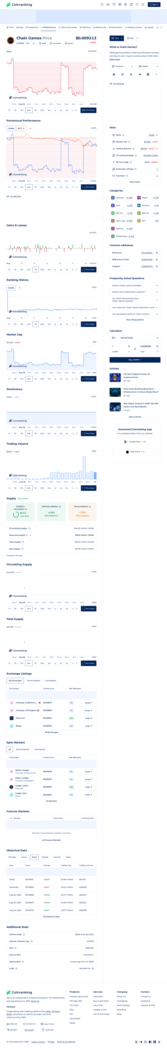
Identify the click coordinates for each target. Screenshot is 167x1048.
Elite (72, 1010)
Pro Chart (74, 1005)
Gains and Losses (69, 27)
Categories (33, 27)
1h (9, 110)
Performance (49, 27)
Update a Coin (100, 1010)
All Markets (51, 801)
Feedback (145, 1001)
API (71, 1014)
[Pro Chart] (108, 4)
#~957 (129, 221)
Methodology (123, 1005)
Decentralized (33, 680)
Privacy (51, 1042)
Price (11, 27)
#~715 (129, 213)
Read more (115, 59)
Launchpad (75, 1018)
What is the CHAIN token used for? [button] (128, 292)
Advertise (97, 996)
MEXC (48, 1011)
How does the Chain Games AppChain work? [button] (133, 307)
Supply (150, 27)
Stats (21, 27)
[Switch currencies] (135, 349)
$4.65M (147, 142)
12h (21, 110)
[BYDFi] (12, 1030)
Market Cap (100, 27)
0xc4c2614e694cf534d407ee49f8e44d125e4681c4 (148, 253)
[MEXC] (12, 1024)
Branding (121, 1010)
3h (15, 110)
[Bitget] (47, 1024)
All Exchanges (15, 680)
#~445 (131, 236)
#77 (157, 221)
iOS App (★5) (76, 1001)
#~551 (129, 205)
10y (73, 110)
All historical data (51, 916)
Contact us (146, 996)
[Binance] (29, 1024)
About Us (35, 1001)
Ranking (86, 27)
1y (55, 110)
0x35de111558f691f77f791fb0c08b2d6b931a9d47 (148, 259)
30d (42, 110)
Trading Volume (134, 27)
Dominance (116, 27)
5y (67, 110)
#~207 (129, 228)
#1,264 (152, 135)
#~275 (156, 198)
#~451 (156, 213)
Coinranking (22, 5)
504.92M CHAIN (151, 155)
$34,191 (144, 148)
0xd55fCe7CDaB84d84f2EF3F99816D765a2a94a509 (148, 266)
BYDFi (9, 1014)
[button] (122, 198)
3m (49, 110)
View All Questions (135, 320)
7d (35, 110)
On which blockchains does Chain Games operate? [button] (125, 299)
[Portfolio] (120, 4)
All (9, 749)
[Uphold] (47, 1030)
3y (61, 110)
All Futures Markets (51, 840)
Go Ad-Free (15, 196)
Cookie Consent (38, 1042)
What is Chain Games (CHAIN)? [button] (126, 285)
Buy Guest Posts (101, 1001)
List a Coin (98, 1005)
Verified (24, 498)
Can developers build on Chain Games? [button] (131, 314)
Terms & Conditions (66, 1042)
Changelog (122, 1001)
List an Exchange (101, 1014)
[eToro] (29, 1030)
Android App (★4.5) (79, 996)
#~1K (156, 205)
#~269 (129, 198)
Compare (56, 43)
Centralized (50, 680)
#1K (27, 43)
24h (29, 110)
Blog (119, 1014)
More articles (135, 417)
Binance (56, 1011)
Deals (72, 1023)
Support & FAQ (148, 1005)
